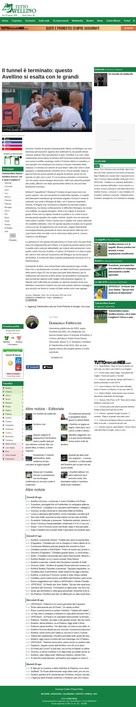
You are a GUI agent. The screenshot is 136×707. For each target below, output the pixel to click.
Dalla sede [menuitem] (44, 21)
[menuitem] (134, 21)
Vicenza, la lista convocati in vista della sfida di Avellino (57, 511)
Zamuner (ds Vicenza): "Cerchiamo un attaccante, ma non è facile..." (63, 588)
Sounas (7, 225)
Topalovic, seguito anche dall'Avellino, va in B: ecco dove (57, 645)
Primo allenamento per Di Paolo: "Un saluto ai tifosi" (55, 607)
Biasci (7, 218)
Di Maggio (8, 228)
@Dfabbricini (58, 298)
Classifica (8, 383)
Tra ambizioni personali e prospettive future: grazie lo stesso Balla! (80, 417)
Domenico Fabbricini (35, 298)
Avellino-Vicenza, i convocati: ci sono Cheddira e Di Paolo (58, 501)
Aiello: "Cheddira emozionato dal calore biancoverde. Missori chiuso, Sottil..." (67, 556)
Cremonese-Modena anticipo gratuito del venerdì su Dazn (58, 546)
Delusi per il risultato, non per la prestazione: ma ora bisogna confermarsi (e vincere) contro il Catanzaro (40, 478)
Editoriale (36, 295)
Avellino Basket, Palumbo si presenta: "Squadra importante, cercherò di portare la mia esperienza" (77, 568)
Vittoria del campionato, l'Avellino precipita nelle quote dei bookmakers (64, 636)
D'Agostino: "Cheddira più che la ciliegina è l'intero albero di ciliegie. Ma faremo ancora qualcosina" (77, 543)
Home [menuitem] (5, 21)
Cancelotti (8, 186)
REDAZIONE (56, 694)
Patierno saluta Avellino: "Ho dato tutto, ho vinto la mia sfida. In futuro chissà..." (67, 626)
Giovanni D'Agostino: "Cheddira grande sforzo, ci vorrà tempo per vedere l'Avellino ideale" (73, 553)
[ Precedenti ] (13, 345)
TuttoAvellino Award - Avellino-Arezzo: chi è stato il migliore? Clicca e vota (122, 314)
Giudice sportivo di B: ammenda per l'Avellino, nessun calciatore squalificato (67, 674)
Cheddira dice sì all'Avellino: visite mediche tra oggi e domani (60, 572)
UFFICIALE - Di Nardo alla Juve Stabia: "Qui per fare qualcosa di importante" (67, 584)
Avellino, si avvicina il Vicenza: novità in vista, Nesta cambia (59, 575)
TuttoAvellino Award (105, 303)
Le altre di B (101, 282)
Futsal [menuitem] (127, 21)
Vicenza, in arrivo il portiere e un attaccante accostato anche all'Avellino (64, 652)
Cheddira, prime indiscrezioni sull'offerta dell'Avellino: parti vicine (61, 578)
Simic (7, 190)
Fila (6, 214)
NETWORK (45, 694)
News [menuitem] (100, 21)
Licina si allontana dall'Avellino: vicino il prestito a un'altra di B (60, 514)
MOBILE (88, 694)
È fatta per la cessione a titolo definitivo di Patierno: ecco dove (60, 668)
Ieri (102, 166)
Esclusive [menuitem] (30, 21)
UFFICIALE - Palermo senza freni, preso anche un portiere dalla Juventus (65, 642)
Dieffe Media (72, 699)
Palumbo (8, 200)
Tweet (49, 367)
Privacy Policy (77, 689)
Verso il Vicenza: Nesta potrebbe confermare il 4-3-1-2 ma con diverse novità (67, 523)
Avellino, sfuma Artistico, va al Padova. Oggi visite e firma (57, 623)
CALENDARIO (68, 694)
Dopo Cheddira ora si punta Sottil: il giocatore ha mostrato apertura (62, 530)
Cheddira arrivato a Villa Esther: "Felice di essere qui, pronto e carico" (63, 549)
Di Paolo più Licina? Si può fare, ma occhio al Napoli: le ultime (60, 649)
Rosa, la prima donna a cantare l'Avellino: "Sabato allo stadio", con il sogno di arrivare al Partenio (76, 610)
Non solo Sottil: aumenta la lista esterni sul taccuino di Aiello (59, 517)
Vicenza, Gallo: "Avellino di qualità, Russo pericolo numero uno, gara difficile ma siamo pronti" (75, 565)
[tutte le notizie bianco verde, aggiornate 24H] (19, 8)
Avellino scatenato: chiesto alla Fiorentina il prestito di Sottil (59, 562)
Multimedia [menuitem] (77, 21)
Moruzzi (8, 197)
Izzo (6, 193)
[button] (13, 235)
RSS (95, 694)
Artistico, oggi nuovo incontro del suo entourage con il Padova (60, 639)
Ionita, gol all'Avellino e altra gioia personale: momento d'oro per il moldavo (66, 591)
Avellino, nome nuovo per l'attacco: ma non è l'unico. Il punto (59, 633)
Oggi (97, 166)
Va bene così (39, 424)
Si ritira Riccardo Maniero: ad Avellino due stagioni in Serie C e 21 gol (63, 658)
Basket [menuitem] (90, 21)
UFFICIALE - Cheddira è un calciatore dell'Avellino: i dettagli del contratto (65, 508)
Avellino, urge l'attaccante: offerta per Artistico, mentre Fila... (59, 655)
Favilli (7, 221)
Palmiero (8, 204)
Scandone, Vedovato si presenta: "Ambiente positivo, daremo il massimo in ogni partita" (72, 520)
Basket (98, 261)
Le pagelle (100, 239)
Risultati (13, 240)
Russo (7, 211)
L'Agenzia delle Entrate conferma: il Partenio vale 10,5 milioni (60, 678)
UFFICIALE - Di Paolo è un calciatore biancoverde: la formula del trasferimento (68, 617)
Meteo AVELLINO (13, 352)
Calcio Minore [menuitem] (113, 21)
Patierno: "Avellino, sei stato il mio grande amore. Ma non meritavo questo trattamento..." (72, 620)
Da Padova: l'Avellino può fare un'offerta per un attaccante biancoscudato (65, 594)
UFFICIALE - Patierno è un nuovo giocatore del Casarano (58, 604)
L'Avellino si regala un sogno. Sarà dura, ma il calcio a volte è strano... (80, 427)
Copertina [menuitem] (17, 21)
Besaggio (8, 207)
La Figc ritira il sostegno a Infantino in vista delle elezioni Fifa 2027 (62, 614)
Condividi (34, 367)
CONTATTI (80, 694)
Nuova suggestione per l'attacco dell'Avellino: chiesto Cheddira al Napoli (65, 581)
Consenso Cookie (62, 689)
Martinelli (8, 183)
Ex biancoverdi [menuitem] (60, 21)
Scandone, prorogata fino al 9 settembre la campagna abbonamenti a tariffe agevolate (71, 504)
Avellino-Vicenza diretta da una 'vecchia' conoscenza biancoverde (62, 629)
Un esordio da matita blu (44, 414)
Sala (6, 231)
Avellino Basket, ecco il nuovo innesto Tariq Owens (55, 559)
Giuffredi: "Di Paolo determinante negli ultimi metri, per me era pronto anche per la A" (70, 671)
